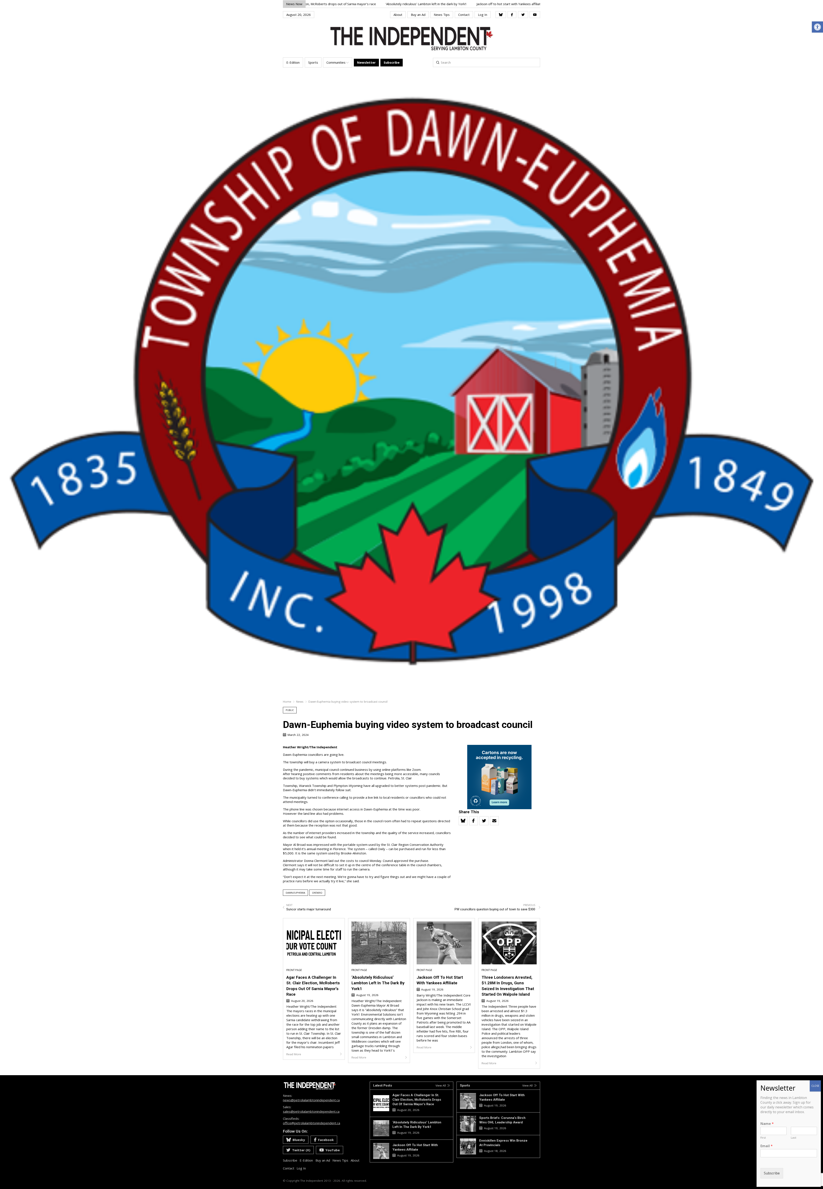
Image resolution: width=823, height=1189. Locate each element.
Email (766, 1146)
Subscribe (772, 1173)
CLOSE (815, 1086)
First (763, 1137)
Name (767, 1123)
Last (793, 1137)
